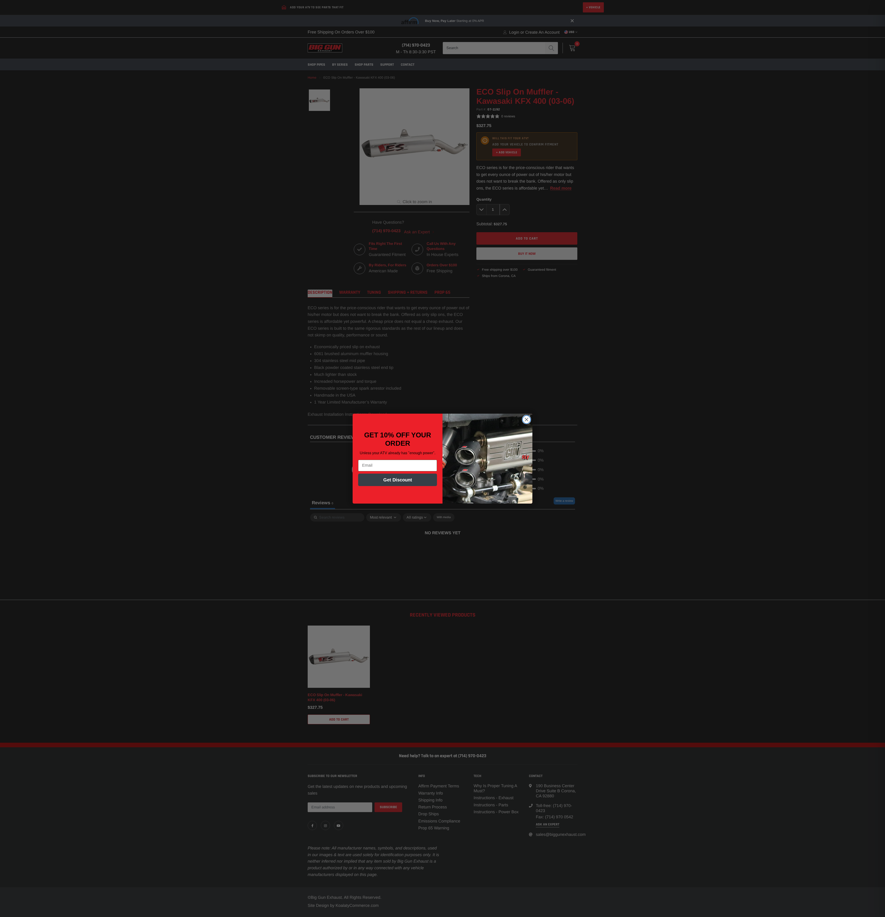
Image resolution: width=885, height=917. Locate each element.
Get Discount (397, 479)
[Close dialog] (526, 419)
